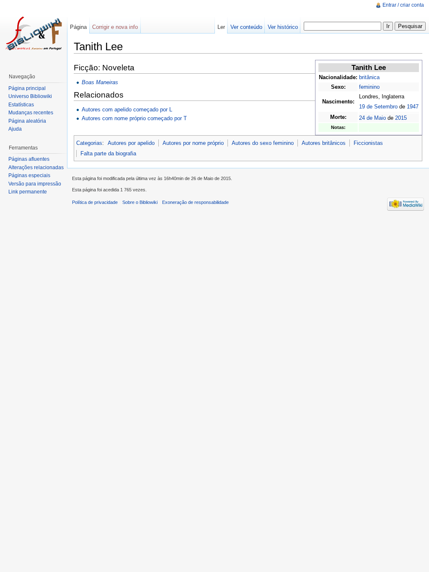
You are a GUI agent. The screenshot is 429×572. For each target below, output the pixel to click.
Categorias (89, 143)
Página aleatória (27, 121)
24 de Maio (372, 118)
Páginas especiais (29, 175)
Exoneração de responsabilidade (195, 202)
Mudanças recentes (30, 113)
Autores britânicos (324, 143)
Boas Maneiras (100, 82)
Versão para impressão (34, 184)
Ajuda (15, 129)
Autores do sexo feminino (263, 143)
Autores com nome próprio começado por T (134, 118)
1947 (413, 106)
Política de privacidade (95, 202)
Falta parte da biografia (108, 153)
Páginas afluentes (28, 159)
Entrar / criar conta (403, 5)
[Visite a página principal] (33, 33)
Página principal (27, 88)
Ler (221, 27)
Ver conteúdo (246, 27)
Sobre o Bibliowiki (140, 202)
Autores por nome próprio (193, 143)
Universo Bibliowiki (30, 96)
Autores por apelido (131, 143)
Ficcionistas (368, 143)
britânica (369, 77)
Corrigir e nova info (115, 27)
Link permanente (27, 192)
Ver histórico (283, 27)
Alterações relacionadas (36, 167)
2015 (401, 118)
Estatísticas (21, 105)
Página (78, 27)
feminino (369, 87)
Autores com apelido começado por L (127, 109)
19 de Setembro (378, 106)
